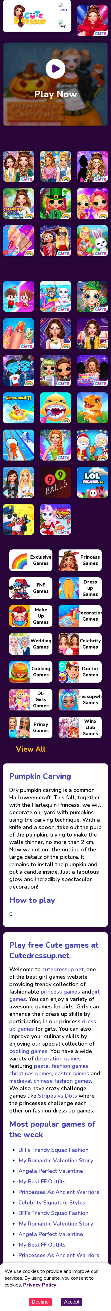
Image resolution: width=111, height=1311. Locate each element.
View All (31, 749)
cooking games (28, 1051)
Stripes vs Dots (57, 1095)
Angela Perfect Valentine (50, 1171)
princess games (59, 991)
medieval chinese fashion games (50, 1081)
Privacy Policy (39, 1285)
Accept (71, 1301)
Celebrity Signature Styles (51, 1202)
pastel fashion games (61, 1066)
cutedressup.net (62, 969)
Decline (40, 1301)
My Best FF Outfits (42, 1181)
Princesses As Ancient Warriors (58, 1192)
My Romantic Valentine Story (55, 1160)
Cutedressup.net (39, 955)
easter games (72, 1073)
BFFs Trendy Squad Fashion (53, 1150)
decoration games (58, 1058)
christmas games (30, 1073)
